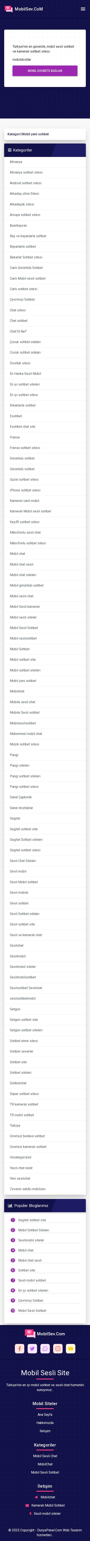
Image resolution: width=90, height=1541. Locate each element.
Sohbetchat (18, 1083)
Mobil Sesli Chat (45, 1456)
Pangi (14, 755)
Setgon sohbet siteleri (26, 1030)
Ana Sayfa (45, 1415)
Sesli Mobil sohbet (24, 882)
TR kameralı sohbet (24, 1104)
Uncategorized (20, 1157)
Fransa (15, 437)
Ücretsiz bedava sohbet (27, 1136)
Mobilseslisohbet (23, 723)
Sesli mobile (19, 893)
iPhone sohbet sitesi (25, 490)
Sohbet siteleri (20, 1073)
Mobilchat (17, 691)
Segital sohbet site (24, 829)
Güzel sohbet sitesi (24, 480)
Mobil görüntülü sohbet (27, 585)
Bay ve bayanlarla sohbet (28, 236)
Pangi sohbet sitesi (24, 787)
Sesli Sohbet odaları (24, 914)
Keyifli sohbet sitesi (24, 522)
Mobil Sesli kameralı (25, 607)
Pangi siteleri (19, 765)
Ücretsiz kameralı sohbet (28, 1147)
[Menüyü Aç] (83, 9)
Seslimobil (18, 956)
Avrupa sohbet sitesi (25, 215)
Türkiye (15, 1126)
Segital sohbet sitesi (25, 850)
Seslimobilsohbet (23, 977)
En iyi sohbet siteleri (25, 384)
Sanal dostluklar (21, 808)
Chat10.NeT (18, 331)
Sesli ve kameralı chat (26, 935)
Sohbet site (18, 1062)
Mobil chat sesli (21, 564)
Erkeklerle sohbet (23, 405)
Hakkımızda (45, 1423)
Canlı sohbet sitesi (23, 289)
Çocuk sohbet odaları (25, 342)
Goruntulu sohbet (22, 458)
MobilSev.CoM (28, 9)
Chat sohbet (18, 321)
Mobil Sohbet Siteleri (33, 1230)
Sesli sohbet (19, 903)
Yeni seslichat (20, 1178)
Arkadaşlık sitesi (22, 204)
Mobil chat (17, 554)
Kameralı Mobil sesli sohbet (30, 511)
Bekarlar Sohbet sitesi (26, 257)
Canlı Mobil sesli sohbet (27, 278)
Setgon (15, 1009)
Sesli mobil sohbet (32, 1280)
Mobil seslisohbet (23, 638)
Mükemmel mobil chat (26, 734)
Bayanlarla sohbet (23, 247)
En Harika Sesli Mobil (25, 374)
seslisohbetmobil (23, 998)
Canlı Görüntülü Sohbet (26, 268)
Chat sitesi (18, 310)
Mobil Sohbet (20, 649)
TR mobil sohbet (22, 1115)
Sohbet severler (21, 1051)
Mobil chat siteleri (23, 575)
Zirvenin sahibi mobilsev (28, 1189)
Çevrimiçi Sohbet (22, 299)
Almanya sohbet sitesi (26, 172)
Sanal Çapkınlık (21, 797)
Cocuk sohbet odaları (25, 352)
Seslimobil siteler (23, 967)
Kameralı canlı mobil (24, 501)
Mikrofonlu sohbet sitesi (28, 543)
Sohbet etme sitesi (24, 1041)
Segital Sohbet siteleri (26, 840)
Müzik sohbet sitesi (24, 744)
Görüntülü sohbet (22, 469)
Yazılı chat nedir (21, 1168)
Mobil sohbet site (23, 660)
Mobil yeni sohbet (23, 681)
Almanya (16, 162)
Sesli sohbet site (22, 924)
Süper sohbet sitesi (24, 1094)
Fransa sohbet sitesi (25, 448)
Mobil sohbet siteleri (25, 670)
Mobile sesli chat (22, 702)
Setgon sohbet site (24, 1020)
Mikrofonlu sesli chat (25, 532)
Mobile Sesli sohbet (25, 713)
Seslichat (16, 945)
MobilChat (45, 1464)
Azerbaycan (18, 226)
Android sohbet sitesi (25, 183)
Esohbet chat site (22, 427)
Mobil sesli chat (21, 596)
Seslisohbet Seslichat (26, 988)
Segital (15, 818)
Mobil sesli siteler (23, 617)
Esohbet (16, 416)
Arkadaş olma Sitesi (24, 194)
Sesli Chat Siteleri (23, 861)
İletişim (45, 1431)
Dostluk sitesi (20, 363)
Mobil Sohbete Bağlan (45, 70)
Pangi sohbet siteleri (25, 776)
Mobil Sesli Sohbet (24, 628)
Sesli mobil (18, 871)
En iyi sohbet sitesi (24, 395)
